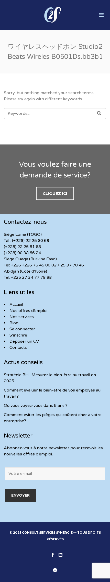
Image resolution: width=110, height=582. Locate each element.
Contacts (18, 347)
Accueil (16, 304)
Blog (13, 323)
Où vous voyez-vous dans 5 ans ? (36, 405)
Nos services (21, 316)
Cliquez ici (55, 193)
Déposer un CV (24, 341)
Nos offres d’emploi (28, 310)
